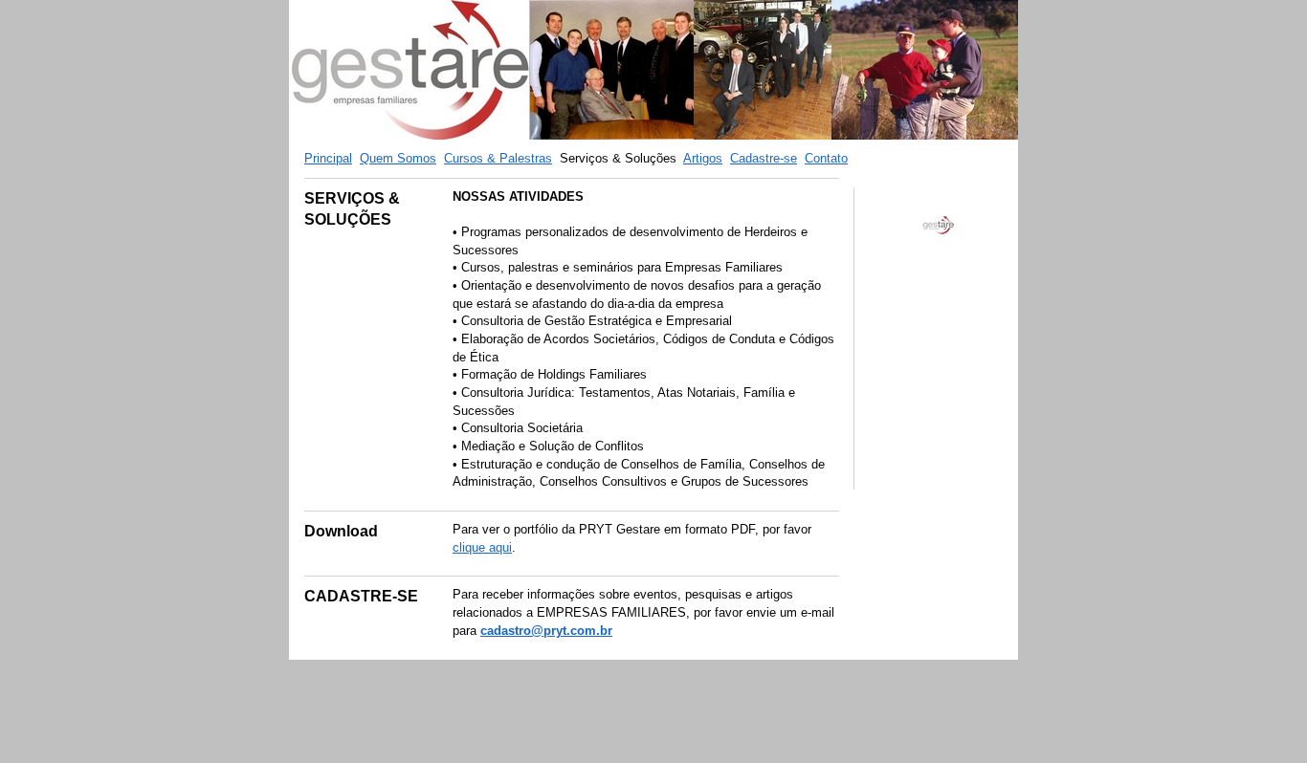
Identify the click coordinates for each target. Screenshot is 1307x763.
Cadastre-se (763, 158)
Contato (826, 158)
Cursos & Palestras (498, 158)
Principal (328, 158)
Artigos (702, 158)
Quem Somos (398, 158)
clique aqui (482, 547)
